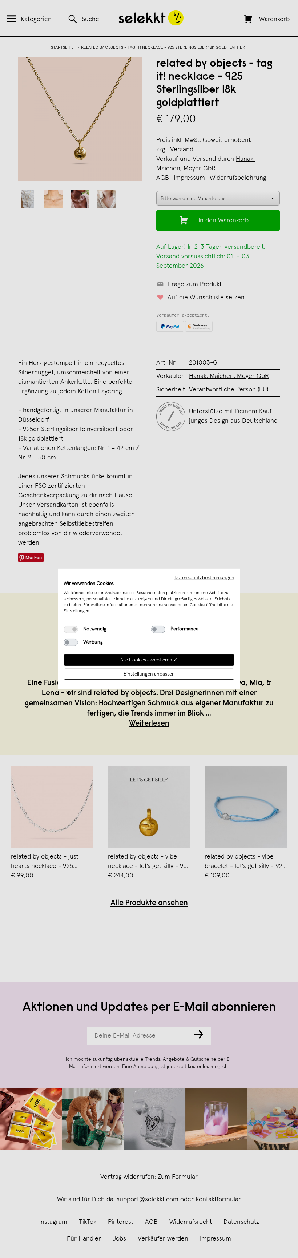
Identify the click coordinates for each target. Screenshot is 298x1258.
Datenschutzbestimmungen (204, 577)
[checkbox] (71, 629)
